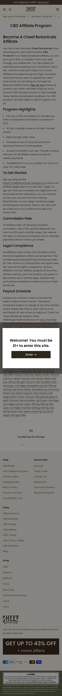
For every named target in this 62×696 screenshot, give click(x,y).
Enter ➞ (31, 354)
